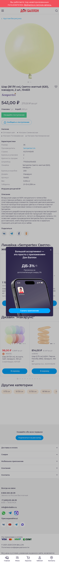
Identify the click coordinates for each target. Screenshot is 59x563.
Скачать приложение (29, 311)
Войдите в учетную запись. (37, 5)
